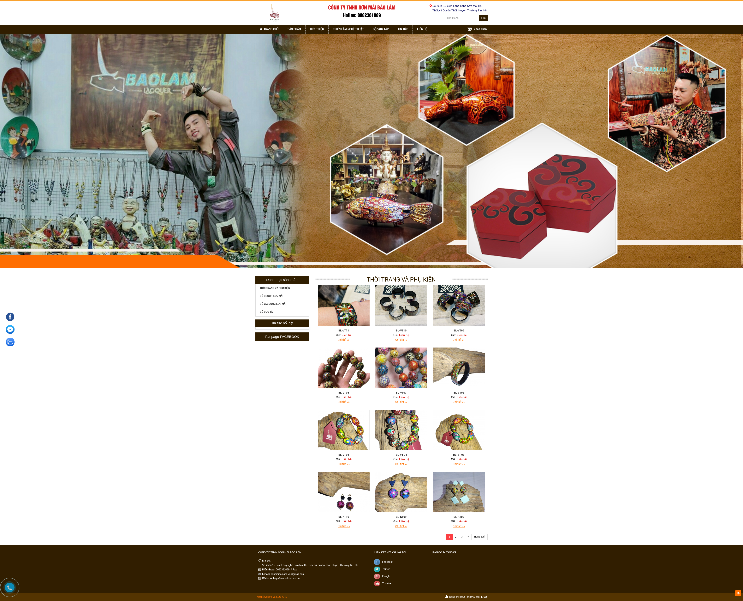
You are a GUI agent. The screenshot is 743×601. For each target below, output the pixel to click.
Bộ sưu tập (381, 29)
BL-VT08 (343, 392)
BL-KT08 (459, 517)
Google (386, 576)
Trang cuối (479, 536)
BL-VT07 (401, 392)
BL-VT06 (459, 392)
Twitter (385, 569)
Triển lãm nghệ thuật (348, 29)
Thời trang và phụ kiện (275, 288)
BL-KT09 (401, 517)
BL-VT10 (401, 330)
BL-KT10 (343, 517)
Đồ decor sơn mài (271, 296)
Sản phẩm (294, 29)
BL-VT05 (343, 454)
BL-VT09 (459, 330)
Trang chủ (271, 29)
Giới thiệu (317, 29)
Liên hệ (422, 29)
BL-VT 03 (458, 454)
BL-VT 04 (401, 454)
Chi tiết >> (344, 340)
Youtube (386, 583)
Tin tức (403, 29)
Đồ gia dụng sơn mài (273, 304)
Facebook (387, 561)
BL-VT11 (343, 330)
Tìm (483, 17)
